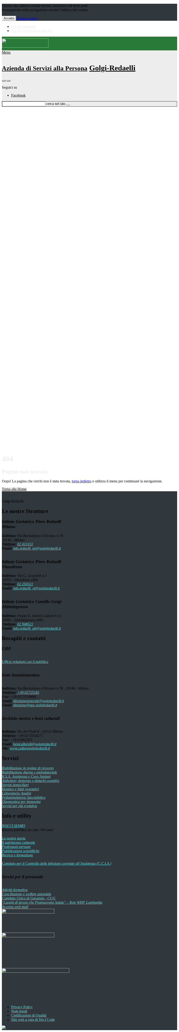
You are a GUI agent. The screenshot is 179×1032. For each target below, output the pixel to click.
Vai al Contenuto (23, 26)
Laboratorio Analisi (16, 793)
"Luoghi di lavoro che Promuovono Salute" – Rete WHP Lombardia (52, 902)
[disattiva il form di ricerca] (8, 80)
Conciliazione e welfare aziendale (26, 894)
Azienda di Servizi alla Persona (44, 68)
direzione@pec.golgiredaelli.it (35, 705)
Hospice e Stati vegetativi (20, 789)
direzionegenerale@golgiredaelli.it (38, 701)
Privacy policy (27, 18)
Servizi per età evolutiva (19, 806)
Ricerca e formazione (17, 855)
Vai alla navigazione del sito (31, 31)
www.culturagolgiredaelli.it (30, 748)
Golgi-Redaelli (112, 68)
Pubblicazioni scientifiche (20, 851)
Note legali (19, 1011)
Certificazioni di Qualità (28, 1015)
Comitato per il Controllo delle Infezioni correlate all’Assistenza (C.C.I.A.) (56, 863)
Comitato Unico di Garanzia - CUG (28, 898)
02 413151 (25, 544)
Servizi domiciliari (15, 785)
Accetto (9, 18)
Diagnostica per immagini (21, 802)
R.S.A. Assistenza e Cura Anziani (26, 776)
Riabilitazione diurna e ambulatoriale (29, 772)
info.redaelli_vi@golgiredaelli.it (36, 588)
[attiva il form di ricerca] (4, 80)
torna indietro (81, 481)
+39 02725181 (27, 692)
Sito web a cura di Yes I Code (33, 1020)
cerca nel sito (55, 104)
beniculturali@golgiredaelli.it (34, 744)
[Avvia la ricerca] (68, 105)
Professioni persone (16, 847)
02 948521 (25, 624)
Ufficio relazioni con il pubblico (25, 662)
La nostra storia (13, 838)
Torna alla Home (14, 489)
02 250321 (25, 584)
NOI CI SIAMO (13, 826)
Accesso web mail (15, 907)
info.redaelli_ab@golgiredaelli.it (37, 628)
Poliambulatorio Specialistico (23, 797)
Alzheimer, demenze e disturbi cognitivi (30, 781)
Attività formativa (15, 890)
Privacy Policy (22, 1007)
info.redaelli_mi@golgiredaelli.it (37, 548)
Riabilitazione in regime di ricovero (28, 768)
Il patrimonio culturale (18, 842)
